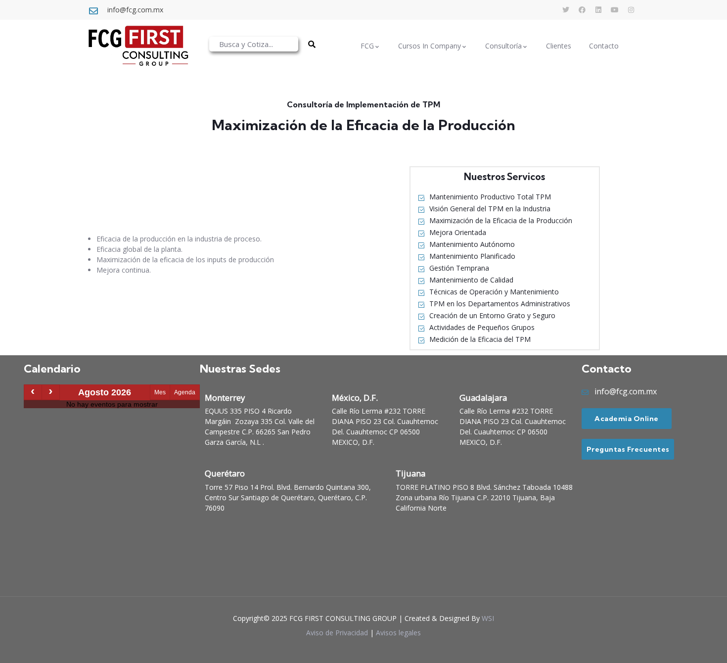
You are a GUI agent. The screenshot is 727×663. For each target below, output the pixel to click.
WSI (488, 618)
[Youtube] (615, 10)
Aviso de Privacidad (337, 632)
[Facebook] (582, 10)
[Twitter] (566, 10)
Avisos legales (398, 632)
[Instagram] (631, 10)
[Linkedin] (598, 10)
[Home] (138, 46)
